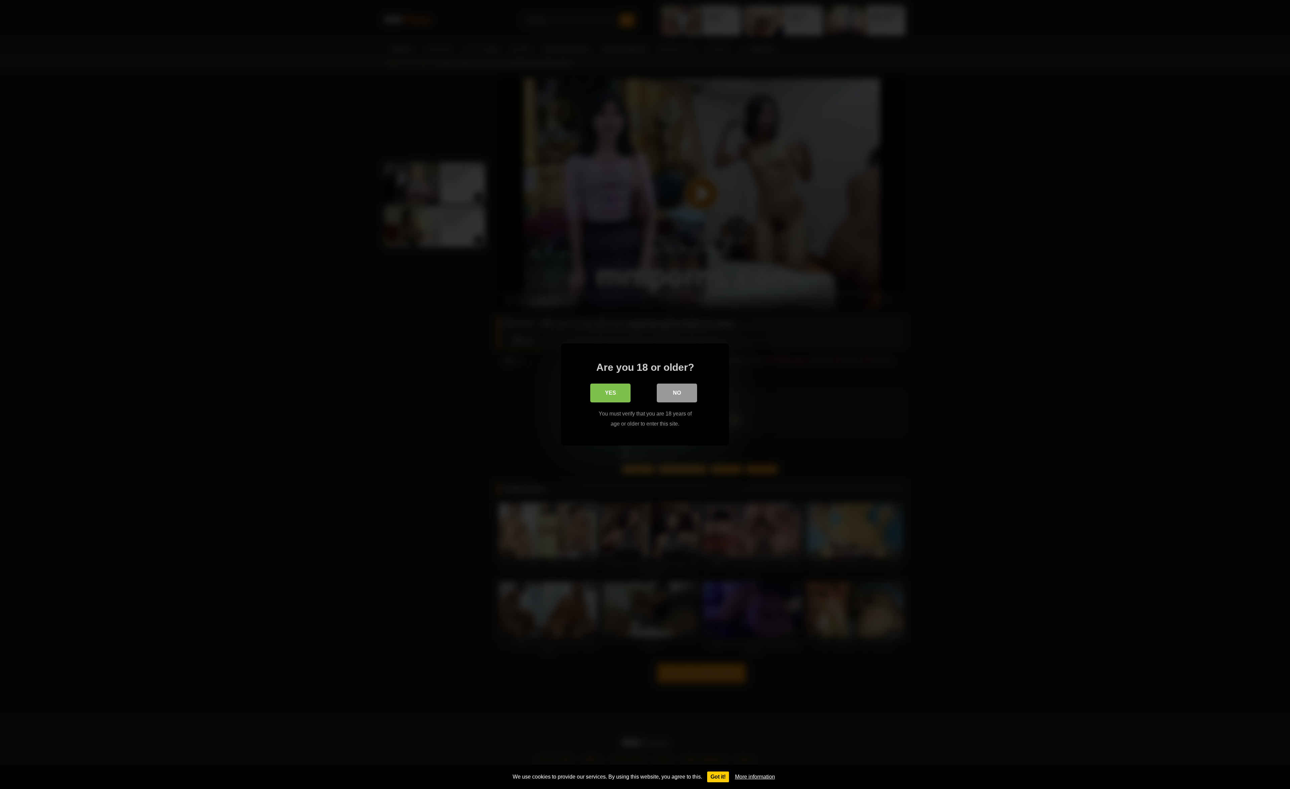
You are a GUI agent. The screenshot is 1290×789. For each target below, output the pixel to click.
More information (755, 777)
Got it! (718, 777)
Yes (610, 393)
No (677, 393)
